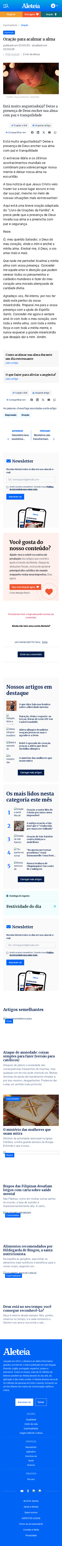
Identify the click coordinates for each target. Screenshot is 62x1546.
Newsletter (31, 1447)
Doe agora (30, 14)
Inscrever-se (15, 496)
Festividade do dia (23, 906)
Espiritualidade (10, 25)
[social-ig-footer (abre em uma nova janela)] (40, 1491)
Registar (11, 14)
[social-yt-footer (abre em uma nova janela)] (22, 1491)
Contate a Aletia (31, 1529)
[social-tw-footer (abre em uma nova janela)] (34, 1491)
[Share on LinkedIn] (38, 132)
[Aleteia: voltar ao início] (31, 6)
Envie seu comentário (31, 654)
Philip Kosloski (12, 54)
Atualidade (31, 1419)
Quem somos (31, 1512)
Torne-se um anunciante (31, 1524)
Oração (49, 14)
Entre (45, 642)
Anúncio (31, 1465)
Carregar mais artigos (31, 772)
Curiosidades (12, 1098)
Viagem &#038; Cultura (31, 1433)
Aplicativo (31, 1451)
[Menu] (11, 6)
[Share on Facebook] (32, 132)
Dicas (9, 1021)
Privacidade (31, 1535)
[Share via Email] (49, 132)
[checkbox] (7, 487)
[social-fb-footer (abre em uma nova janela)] (28, 1491)
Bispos (9, 1155)
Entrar (41, 1402)
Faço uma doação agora (23, 586)
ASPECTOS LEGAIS (31, 1518)
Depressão (10, 414)
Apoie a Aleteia (31, 1506)
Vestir (31, 1460)
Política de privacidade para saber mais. (32, 488)
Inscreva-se (31, 1456)
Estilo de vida (31, 1424)
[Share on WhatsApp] (55, 132)
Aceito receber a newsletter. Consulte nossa (32, 488)
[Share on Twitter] (43, 132)
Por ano (31, 1479)
